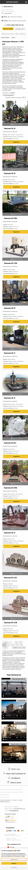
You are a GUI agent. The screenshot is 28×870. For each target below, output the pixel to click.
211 (21, 642)
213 (8, 645)
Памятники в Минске (10, 814)
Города (13, 37)
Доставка (15, 800)
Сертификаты (15, 778)
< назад (5, 642)
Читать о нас (15, 769)
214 (13, 645)
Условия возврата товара (5, 800)
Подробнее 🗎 (14, 859)
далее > (5, 647)
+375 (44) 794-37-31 (15, 25)
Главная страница (5, 37)
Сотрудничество (4, 797)
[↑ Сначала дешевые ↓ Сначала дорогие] (8, 95)
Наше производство (14, 675)
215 (17, 645)
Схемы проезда (8, 13)
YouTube (12, 847)
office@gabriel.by (13, 810)
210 (16, 642)
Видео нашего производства (16, 773)
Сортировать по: (6, 92)
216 (21, 645)
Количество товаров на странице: (14, 97)
